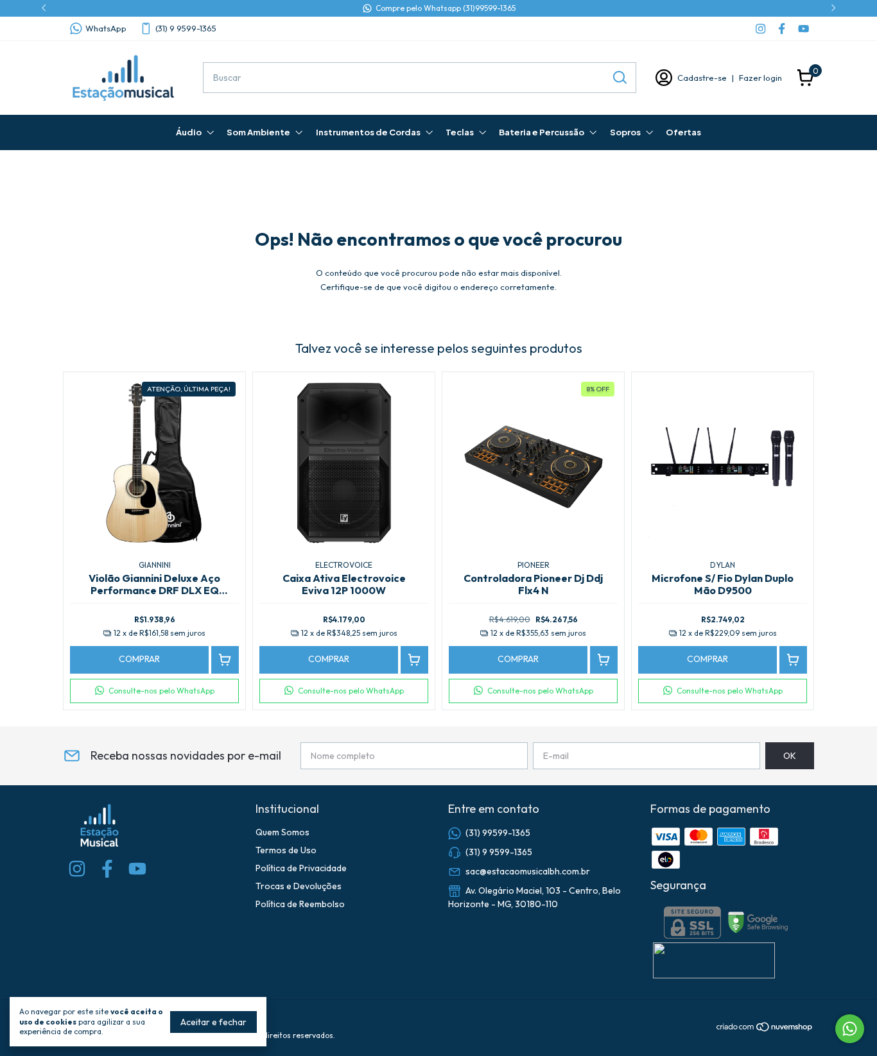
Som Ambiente (258, 132)
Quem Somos (282, 832)
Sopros (625, 132)
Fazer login (760, 77)
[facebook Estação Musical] (781, 28)
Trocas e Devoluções (299, 886)
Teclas (460, 132)
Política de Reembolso (300, 904)
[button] (154, 691)
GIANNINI (155, 565)
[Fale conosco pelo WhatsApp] (849, 1028)
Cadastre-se (702, 77)
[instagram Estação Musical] (760, 28)
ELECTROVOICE (343, 565)
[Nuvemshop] (765, 1029)
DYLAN (722, 565)
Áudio (189, 132)
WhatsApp (105, 28)
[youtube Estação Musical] (803, 28)
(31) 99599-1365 (497, 833)
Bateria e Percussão (541, 132)
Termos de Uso (286, 850)
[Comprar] (225, 660)
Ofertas (683, 132)
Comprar (139, 659)
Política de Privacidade (301, 868)
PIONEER (533, 565)
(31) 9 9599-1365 (185, 28)
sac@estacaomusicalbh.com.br (527, 871)
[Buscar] (619, 77)
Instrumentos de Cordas (368, 132)
